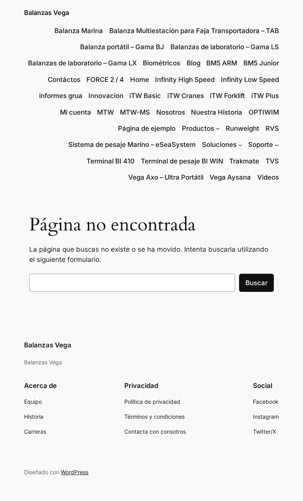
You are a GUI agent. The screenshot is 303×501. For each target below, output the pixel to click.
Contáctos (64, 80)
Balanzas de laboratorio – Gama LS (224, 47)
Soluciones (219, 144)
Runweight (242, 128)
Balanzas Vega (46, 13)
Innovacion (105, 96)
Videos (268, 177)
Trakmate (244, 161)
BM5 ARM (221, 63)
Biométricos (161, 63)
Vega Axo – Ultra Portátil (166, 177)
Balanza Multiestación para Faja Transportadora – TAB (194, 31)
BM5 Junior (261, 63)
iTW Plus (265, 96)
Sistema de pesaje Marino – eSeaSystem (132, 144)
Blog (193, 63)
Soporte (260, 144)
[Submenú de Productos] (218, 128)
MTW (105, 112)
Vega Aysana (230, 177)
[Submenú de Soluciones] (240, 145)
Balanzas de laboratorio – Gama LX (82, 63)
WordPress (74, 472)
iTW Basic (145, 96)
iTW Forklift (227, 96)
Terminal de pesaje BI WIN (182, 161)
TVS (272, 161)
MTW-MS (135, 112)
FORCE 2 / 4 (105, 80)
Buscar (256, 283)
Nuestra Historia (216, 112)
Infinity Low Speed (250, 80)
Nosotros (170, 112)
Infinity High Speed (185, 80)
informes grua (60, 96)
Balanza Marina (78, 31)
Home (139, 80)
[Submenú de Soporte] (277, 145)
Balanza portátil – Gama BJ (122, 47)
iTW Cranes (185, 96)
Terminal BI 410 (110, 161)
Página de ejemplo (147, 128)
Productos (198, 128)
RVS (272, 128)
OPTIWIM (264, 112)
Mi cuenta (75, 112)
